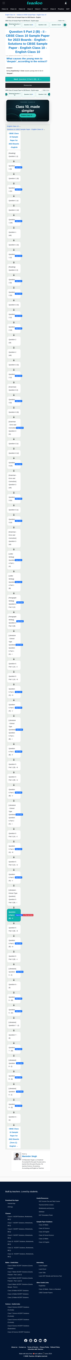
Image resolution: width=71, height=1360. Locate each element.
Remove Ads (28, 85)
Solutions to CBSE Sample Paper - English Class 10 (31, 14)
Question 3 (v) (13, 443)
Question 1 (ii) (15, 167)
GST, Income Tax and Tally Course (49, 1201)
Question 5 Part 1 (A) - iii (13, 677)
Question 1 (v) (13, 200)
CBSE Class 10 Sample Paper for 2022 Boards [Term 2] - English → (14, 1137)
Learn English (43, 1265)
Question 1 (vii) (15, 221)
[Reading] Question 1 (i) (13, 154)
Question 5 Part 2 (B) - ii (15, 915)
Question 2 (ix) (14, 365)
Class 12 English (44, 1242)
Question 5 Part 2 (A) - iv (13, 863)
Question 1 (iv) (15, 189)
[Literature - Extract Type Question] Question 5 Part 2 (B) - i (13, 896)
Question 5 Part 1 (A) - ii (13, 665)
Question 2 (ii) (15, 281)
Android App (11, 1203)
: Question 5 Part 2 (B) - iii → (28, 79)
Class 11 (13, 9)
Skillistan (41, 1211)
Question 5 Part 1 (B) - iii (13, 765)
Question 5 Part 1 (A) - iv (15, 692)
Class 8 (37, 9)
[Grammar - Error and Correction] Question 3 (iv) (15, 428)
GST (67, 9)
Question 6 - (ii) (13, 986)
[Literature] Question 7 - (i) (14, 1023)
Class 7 (45, 9)
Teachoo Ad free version (46, 1205)
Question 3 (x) (13, 510)
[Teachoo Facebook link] (26, 1340)
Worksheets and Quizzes (46, 1208)
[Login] (66, 3)
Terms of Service (32, 1347)
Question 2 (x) (15, 375)
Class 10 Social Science (46, 1235)
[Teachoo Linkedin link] (45, 1340)
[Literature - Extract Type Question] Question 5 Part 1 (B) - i (15, 729)
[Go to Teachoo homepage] (34, 3)
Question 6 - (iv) (15, 1011)
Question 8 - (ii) (15, 1077)
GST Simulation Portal (46, 1215)
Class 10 (22, 9)
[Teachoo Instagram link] (31, 1340)
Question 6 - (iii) (15, 998)
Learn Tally (42, 1272)
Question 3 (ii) (15, 401)
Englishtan (42, 1285)
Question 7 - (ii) (13, 1036)
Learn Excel (42, 1269)
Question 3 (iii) (14, 412)
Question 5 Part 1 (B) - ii (15, 752)
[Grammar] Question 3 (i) (13, 388)
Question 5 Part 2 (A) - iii (15, 849)
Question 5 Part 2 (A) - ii (13, 835)
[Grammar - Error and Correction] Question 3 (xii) (13, 538)
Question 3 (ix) (15, 498)
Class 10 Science (44, 1228)
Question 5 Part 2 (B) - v (13, 957)
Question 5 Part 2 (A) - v (15, 877)
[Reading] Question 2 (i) (13, 268)
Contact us (22, 1347)
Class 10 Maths (43, 1225)
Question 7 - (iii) (15, 1049)
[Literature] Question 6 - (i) (15, 972)
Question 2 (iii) (15, 293)
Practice (61, 9)
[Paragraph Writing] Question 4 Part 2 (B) (15, 621)
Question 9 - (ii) (15, 1105)
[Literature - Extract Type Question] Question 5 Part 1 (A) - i (15, 645)
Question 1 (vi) (14, 210)
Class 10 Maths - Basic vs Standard (50, 1289)
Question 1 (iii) (14, 178)
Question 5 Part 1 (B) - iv (13, 778)
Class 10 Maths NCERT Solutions (18, 1290)
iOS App (10, 1207)
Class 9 (30, 9)
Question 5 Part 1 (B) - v (15, 793)
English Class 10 (10, 14)
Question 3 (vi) (14, 453)
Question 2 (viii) (12, 353)
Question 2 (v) (15, 315)
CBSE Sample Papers (46, 1292)
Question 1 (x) (15, 255)
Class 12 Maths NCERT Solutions (18, 1297)
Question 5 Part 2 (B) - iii (13, 929)
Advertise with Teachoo (35, 1349)
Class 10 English (44, 1232)
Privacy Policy (44, 1347)
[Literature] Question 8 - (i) (15, 1063)
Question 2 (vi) (15, 328)
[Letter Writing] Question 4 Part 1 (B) (15, 582)
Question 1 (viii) (12, 233)
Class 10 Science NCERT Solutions (19, 1332)
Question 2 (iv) (14, 305)
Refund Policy (55, 1347)
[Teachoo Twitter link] (35, 1340)
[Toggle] (4, 3)
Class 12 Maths (43, 1238)
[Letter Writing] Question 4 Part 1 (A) (15, 560)
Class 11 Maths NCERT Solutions (18, 1294)
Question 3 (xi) (15, 520)
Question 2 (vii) (12, 341)
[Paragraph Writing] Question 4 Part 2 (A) (15, 602)
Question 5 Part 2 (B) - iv (15, 943)
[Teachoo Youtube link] (40, 1340)
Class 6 (53, 9)
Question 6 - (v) (13, 1118)
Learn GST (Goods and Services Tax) (50, 1276)
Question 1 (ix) (14, 245)
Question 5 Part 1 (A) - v (15, 708)
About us (14, 1347)
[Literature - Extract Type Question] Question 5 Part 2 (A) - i (15, 814)
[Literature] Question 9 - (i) (15, 1092)
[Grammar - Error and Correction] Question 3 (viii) (13, 481)
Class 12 (5, 9)
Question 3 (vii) (15, 464)
